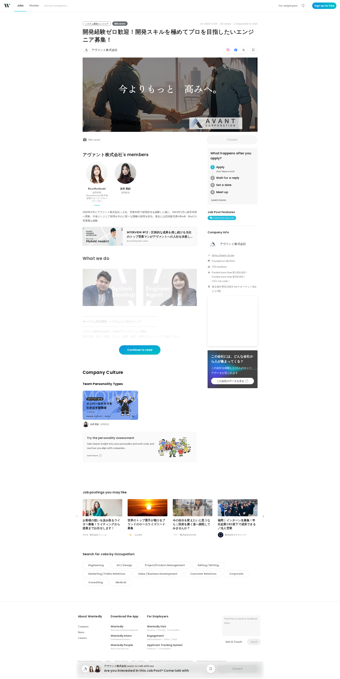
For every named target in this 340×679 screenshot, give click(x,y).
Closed (232, 140)
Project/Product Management (165, 565)
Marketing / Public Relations (106, 574)
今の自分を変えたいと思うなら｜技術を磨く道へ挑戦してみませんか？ (191, 524)
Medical (121, 582)
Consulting (95, 582)
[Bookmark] (253, 50)
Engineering (96, 565)
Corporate (236, 574)
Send (254, 642)
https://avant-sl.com (223, 255)
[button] (90, 616)
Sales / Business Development (157, 574)
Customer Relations (203, 574)
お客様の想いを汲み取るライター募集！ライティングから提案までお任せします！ (101, 524)
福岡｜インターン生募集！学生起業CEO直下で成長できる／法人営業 (237, 524)
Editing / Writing (208, 565)
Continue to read (139, 350)
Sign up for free (324, 6)
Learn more (218, 200)
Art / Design (124, 565)
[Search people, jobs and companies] (303, 5)
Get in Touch (233, 642)
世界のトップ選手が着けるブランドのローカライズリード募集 (146, 524)
